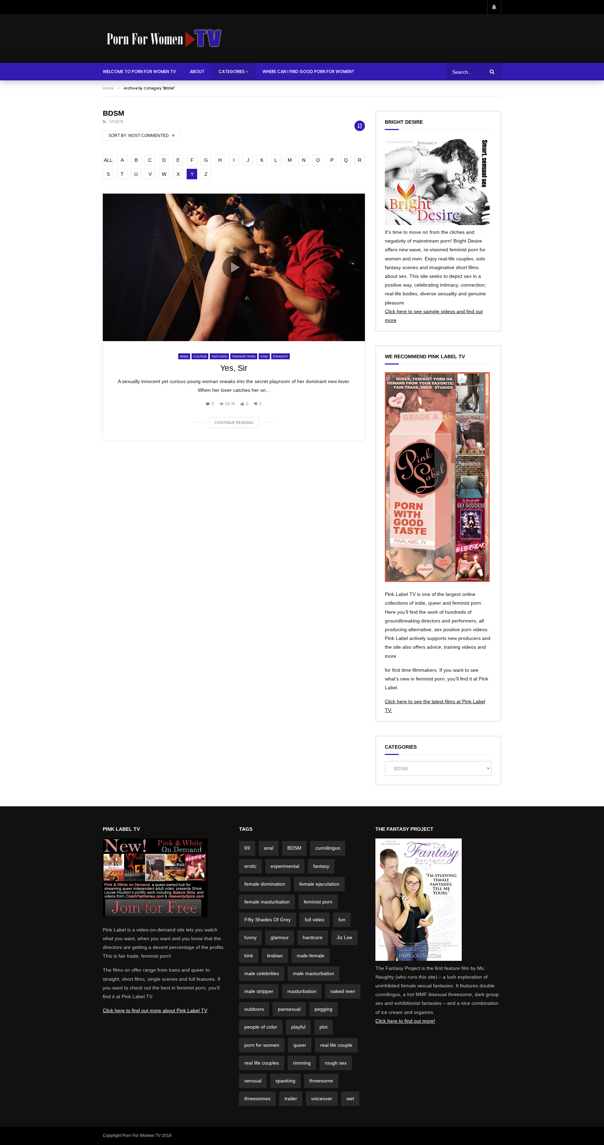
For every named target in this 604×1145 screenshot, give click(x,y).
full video (314, 919)
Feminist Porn (244, 356)
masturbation (301, 991)
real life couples (261, 1063)
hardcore (313, 937)
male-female (310, 955)
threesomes (257, 1098)
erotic (250, 866)
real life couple (336, 1045)
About (197, 71)
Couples (200, 356)
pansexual (289, 1009)
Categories (231, 71)
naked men (342, 991)
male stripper (258, 991)
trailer (291, 1098)
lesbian (275, 955)
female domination (264, 884)
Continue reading (234, 422)
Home (108, 88)
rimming (302, 1063)
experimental (285, 866)
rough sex (336, 1063)
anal (268, 848)
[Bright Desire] (437, 223)
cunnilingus (327, 848)
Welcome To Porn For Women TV (139, 71)
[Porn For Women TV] (165, 38)
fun (341, 919)
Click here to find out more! (405, 1021)
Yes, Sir (233, 368)
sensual (252, 1080)
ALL (108, 160)
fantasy (321, 866)
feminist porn (318, 902)
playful (298, 1027)
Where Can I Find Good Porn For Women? (308, 71)
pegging (323, 1009)
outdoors (254, 1009)
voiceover (321, 1098)
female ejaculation (319, 884)
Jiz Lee (344, 937)
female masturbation (267, 902)
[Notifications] (494, 7)
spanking (285, 1080)
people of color (260, 1027)
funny (250, 937)
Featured (219, 356)
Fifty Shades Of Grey (267, 919)
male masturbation (313, 973)
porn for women (261, 1045)
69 (247, 848)
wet (350, 1098)
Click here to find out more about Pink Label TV (155, 1010)
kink (248, 955)
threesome (321, 1080)
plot (323, 1027)
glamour (280, 937)
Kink (264, 356)
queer (299, 1045)
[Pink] (155, 915)
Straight (280, 356)
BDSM (184, 356)
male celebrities (261, 973)
